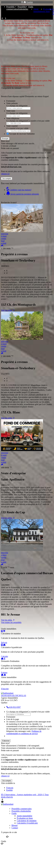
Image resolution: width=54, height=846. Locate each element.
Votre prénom (12, 103)
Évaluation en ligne (47, 10)
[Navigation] (22, 2)
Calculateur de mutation (26, 820)
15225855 (5, 374)
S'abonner (6, 741)
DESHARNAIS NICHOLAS (13, 695)
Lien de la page (12, 719)
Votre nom (10, 111)
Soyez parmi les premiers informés (24, 194)
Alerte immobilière (38, 10)
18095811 (5, 266)
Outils (30, 7)
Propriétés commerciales (12, 8)
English (29, 2)
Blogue (15, 825)
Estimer (4, 672)
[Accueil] (25, 2)
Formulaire (10, 101)
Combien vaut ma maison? (20, 190)
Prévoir (4, 642)
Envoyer (5, 139)
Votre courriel (12, 126)
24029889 (5, 585)
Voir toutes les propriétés (11, 622)
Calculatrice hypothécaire (27, 823)
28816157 (5, 485)
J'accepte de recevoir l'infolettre (22, 134)
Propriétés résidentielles (23, 8)
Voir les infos (6, 310)
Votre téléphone (12, 118)
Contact (15, 828)
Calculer (4, 656)
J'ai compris (6, 178)
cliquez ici (5, 174)
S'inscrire (5, 689)
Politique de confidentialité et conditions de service (23, 732)
